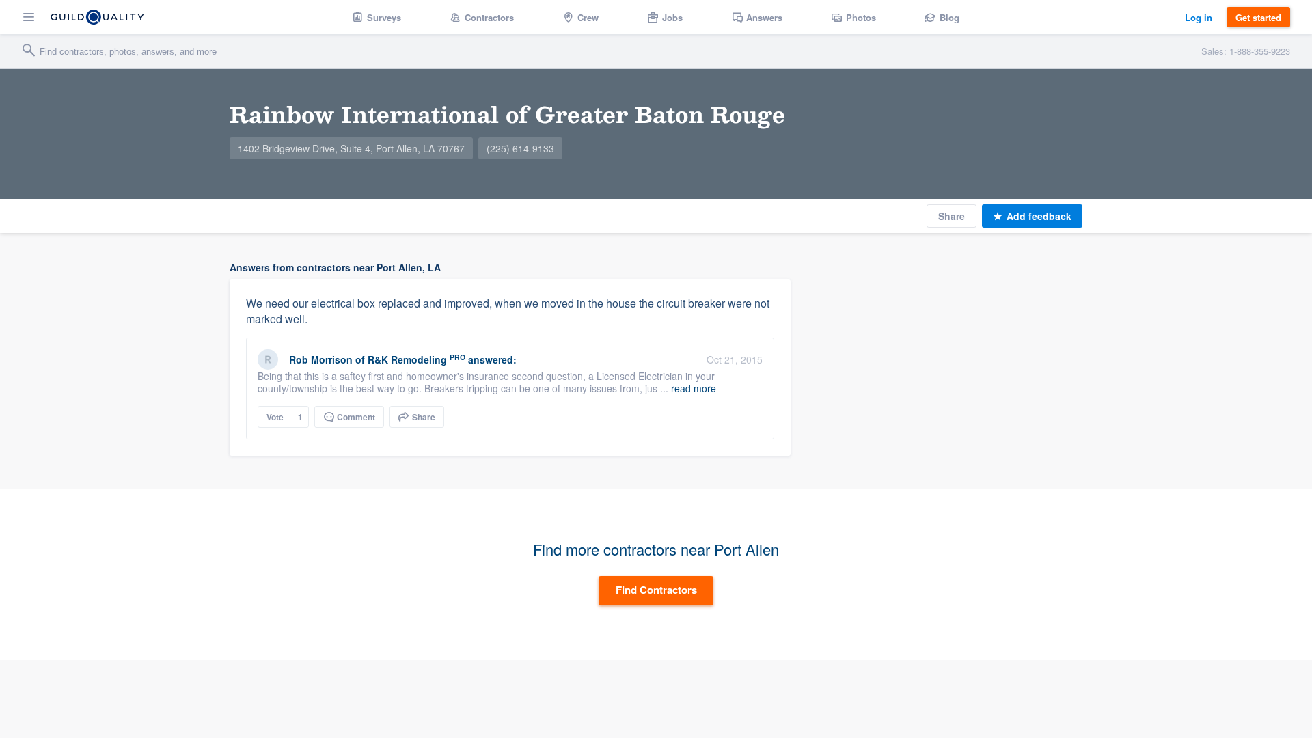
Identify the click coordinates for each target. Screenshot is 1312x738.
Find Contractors (656, 589)
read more (693, 388)
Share (951, 216)
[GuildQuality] (97, 17)
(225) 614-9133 (520, 148)
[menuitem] (377, 17)
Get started (1258, 17)
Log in (1198, 17)
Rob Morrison (321, 359)
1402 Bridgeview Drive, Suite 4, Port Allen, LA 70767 (351, 148)
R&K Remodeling (407, 359)
